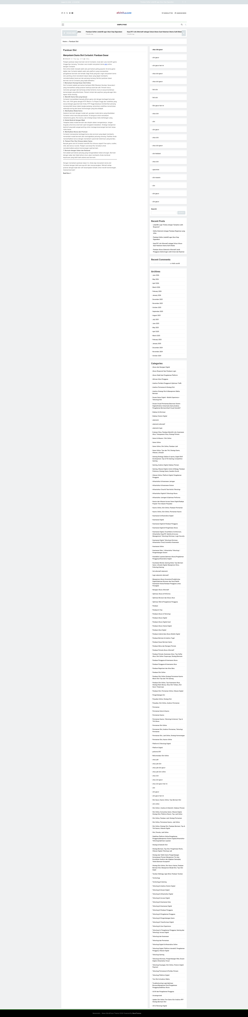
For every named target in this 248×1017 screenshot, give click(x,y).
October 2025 (156, 307)
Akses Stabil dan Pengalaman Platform (165, 375)
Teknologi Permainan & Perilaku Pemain (165, 971)
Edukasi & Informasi (158, 412)
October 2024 (156, 356)
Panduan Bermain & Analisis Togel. (163, 638)
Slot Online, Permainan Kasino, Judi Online (166, 822)
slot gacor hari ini (158, 65)
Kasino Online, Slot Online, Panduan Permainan (167, 508)
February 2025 (156, 339)
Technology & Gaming (159, 882)
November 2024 (157, 351)
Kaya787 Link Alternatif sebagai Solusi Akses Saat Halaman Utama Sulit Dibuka (148, 2)
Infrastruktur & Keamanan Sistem (163, 485)
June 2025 (155, 323)
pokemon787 (156, 752)
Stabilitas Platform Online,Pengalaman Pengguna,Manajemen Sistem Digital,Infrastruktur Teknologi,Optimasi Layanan (168, 839)
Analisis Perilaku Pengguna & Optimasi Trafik (166, 383)
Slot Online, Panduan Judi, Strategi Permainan (167, 818)
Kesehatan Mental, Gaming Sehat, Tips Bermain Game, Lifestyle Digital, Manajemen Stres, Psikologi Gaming (167, 565)
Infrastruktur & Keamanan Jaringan (163, 481)
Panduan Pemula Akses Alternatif (163, 650)
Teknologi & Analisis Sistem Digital (163, 886)
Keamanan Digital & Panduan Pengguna (165, 524)
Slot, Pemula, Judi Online (160, 832)
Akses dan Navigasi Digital (161, 367)
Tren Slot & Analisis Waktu (161, 979)
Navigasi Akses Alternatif (160, 590)
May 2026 (155, 279)
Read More (66, 173)
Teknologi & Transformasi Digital (163, 922)
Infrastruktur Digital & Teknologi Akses (164, 493)
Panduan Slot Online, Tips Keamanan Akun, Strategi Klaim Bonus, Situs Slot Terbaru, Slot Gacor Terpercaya (167, 685)
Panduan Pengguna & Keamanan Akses (165, 660)
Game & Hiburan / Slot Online (161, 438)
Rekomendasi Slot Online (160, 756)
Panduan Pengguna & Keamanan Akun (164, 664)
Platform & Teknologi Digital (161, 743)
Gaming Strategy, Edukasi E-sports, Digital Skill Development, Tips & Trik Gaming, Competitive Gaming (167, 459)
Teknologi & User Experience (161, 926)
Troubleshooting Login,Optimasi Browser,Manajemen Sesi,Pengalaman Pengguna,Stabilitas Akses (164, 985)
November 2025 (157, 303)
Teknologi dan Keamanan (160, 936)
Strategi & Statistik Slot (160, 845)
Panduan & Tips (157, 610)
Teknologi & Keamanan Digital (162, 906)
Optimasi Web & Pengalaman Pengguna (165, 602)
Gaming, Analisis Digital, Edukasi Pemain (165, 465)
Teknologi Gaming (158, 955)
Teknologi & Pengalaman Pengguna (163, 914)
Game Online (156, 442)
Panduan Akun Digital (159, 630)
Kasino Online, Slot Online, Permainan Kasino (167, 512)
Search (154, 209)
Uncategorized (157, 995)
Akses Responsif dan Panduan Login (164, 371)
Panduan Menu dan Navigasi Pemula (164, 646)
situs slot (155, 113)
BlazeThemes (136, 1013)
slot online (155, 804)
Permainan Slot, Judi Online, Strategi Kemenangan (168, 735)
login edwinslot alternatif (160, 575)
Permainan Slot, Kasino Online (162, 739)
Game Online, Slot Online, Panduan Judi (165, 446)
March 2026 (156, 287)
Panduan (155, 606)
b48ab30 (67, 59)
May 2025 (155, 327)
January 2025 (156, 343)
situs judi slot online (159, 772)
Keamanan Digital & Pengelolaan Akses (165, 528)
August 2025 (156, 315)
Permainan (155, 707)
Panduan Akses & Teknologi (161, 614)
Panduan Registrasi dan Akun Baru (163, 668)
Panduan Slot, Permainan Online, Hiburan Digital (167, 691)
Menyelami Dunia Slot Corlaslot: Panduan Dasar (85, 55)
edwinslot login (157, 428)
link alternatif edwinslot (160, 571)
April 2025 (155, 331)
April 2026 (155, 283)
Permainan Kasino (158, 715)
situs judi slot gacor (158, 768)
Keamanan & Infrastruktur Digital (162, 516)
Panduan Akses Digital (159, 618)
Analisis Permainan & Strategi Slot (163, 387)
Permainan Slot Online (159, 725)
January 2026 (156, 295)
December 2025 (157, 299)
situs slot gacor (157, 73)
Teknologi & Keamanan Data (161, 902)
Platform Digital (157, 747)
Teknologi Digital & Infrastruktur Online (164, 944)
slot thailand (156, 153)
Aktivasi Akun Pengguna (160, 379)
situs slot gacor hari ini (159, 784)
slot (106, 64)
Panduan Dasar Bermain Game (162, 642)
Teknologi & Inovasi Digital (161, 898)
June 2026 (155, 275)
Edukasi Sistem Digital (159, 416)
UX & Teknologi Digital (159, 1006)
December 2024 (157, 348)
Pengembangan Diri (158, 695)
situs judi (155, 760)
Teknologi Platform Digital (160, 975)
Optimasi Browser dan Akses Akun (163, 598)
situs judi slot (156, 764)
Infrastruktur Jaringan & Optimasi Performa (166, 497)
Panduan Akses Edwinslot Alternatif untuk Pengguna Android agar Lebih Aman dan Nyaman (173, 32)
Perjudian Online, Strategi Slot (162, 699)
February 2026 (156, 291)
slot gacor (155, 57)
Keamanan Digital (158, 520)
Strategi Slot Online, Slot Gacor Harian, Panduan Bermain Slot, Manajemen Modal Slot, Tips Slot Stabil (167, 868)
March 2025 (156, 335)
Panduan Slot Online (158, 672)
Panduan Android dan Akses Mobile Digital (166, 634)
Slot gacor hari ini (158, 105)
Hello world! (176, 263)
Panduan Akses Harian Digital (162, 626)
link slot (155, 89)
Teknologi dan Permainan (160, 940)
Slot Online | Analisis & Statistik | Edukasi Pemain (168, 808)
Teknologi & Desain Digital (161, 890)
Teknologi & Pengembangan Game (163, 918)
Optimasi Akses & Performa (161, 594)
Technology (156, 878)
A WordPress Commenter (161, 263)
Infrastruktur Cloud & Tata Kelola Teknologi (166, 489)
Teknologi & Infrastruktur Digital (162, 894)
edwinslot (155, 420)
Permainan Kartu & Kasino (160, 711)
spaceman (155, 169)
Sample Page (122, 25)
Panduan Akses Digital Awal (161, 622)
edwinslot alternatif (158, 424)
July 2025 (155, 319)
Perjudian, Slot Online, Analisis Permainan (165, 703)
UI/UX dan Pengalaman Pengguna (163, 991)
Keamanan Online (158, 546)
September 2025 (157, 311)
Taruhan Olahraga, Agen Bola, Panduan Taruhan (167, 874)
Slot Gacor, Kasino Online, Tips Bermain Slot (166, 800)
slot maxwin (156, 177)
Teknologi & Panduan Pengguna (162, 910)
